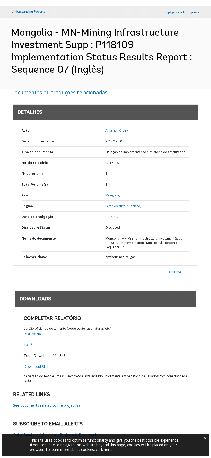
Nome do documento (39, 238)
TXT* (28, 344)
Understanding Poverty (28, 11)
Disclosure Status (36, 227)
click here (103, 449)
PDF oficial (33, 334)
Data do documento (38, 141)
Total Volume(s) (35, 184)
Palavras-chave (34, 257)
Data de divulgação (37, 217)
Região (27, 206)
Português (190, 12)
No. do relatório (35, 163)
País (25, 195)
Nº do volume (32, 173)
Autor (26, 130)
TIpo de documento (37, 152)
